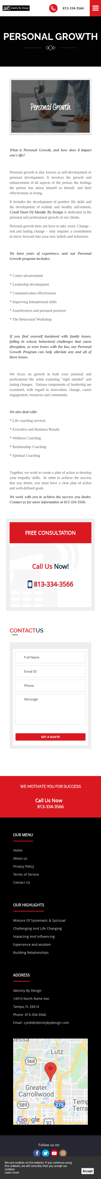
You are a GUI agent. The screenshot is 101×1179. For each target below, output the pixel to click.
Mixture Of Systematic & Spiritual (39, 920)
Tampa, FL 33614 (26, 1006)
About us (20, 858)
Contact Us (21, 882)
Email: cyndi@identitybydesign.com (41, 1022)
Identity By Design (27, 990)
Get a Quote (50, 737)
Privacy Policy (23, 866)
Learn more (12, 1172)
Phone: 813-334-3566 (29, 1014)
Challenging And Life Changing (37, 928)
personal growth (50, 36)
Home (17, 850)
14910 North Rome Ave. (31, 998)
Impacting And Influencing (34, 936)
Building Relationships (31, 952)
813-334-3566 (73, 8)
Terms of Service (26, 874)
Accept (88, 1171)
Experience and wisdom (32, 944)
